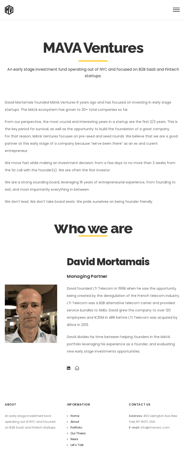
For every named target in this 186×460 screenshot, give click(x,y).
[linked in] (68, 368)
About (74, 422)
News (74, 439)
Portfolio (76, 427)
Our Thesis (78, 433)
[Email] (77, 368)
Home (74, 416)
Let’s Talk (77, 445)
